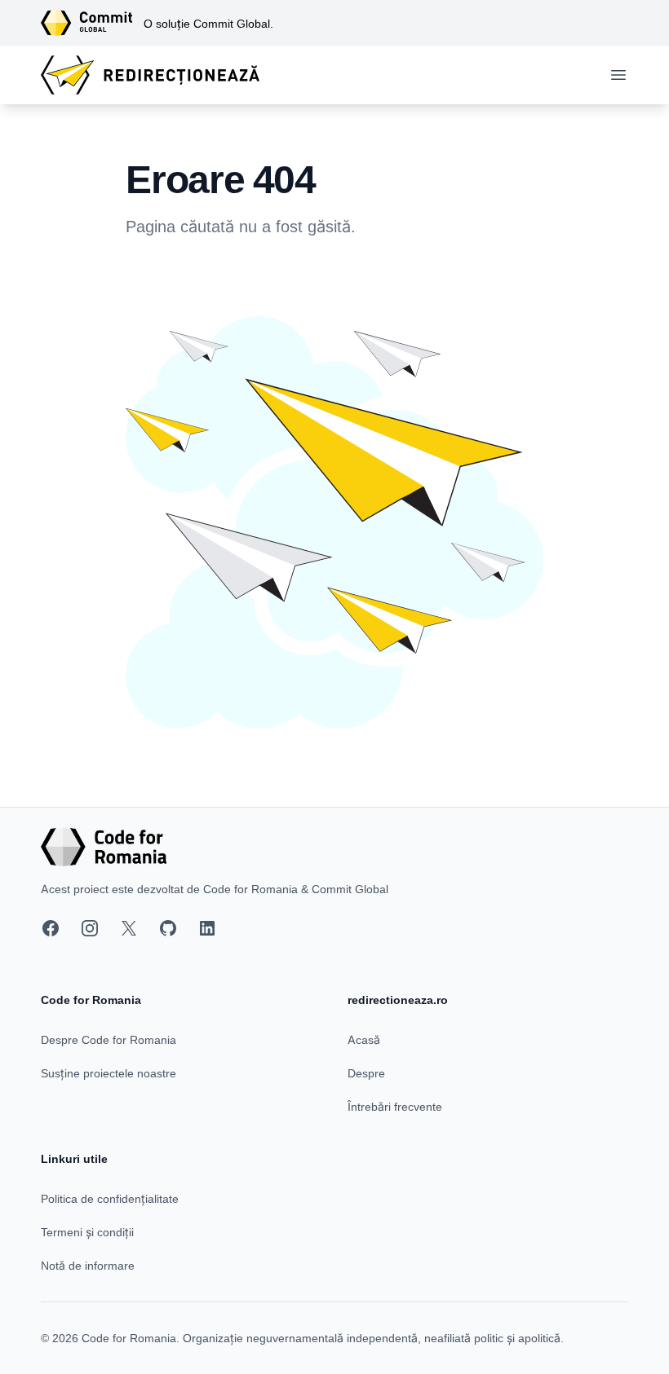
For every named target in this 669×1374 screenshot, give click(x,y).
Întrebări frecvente (395, 1106)
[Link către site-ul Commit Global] (92, 23)
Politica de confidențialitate (110, 1198)
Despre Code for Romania (108, 1039)
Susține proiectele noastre (108, 1073)
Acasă (364, 1039)
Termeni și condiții (87, 1232)
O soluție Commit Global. (208, 23)
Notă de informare (88, 1265)
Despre (366, 1073)
